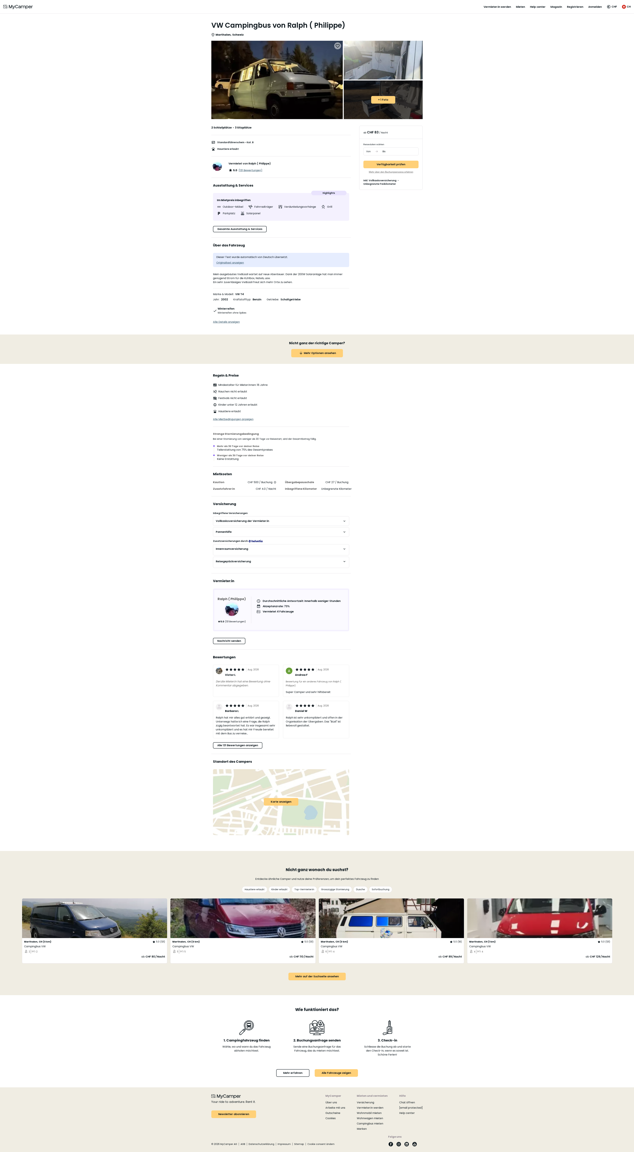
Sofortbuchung (380, 889)
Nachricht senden (229, 641)
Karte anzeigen (281, 802)
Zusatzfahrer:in (224, 489)
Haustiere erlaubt (254, 889)
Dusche (360, 889)
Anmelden (595, 7)
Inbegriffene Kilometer (301, 489)
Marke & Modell (223, 294)
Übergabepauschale (299, 482)
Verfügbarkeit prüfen (391, 164)
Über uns (331, 1102)
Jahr (216, 299)
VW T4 (239, 294)
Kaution (218, 482)
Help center (538, 7)
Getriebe (272, 299)
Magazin (556, 7)
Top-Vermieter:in (304, 889)
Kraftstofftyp (241, 299)
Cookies (330, 1118)
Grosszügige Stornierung (335, 889)
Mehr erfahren (292, 1073)
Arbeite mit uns (335, 1108)
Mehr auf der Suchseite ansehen (317, 976)
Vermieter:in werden (497, 7)
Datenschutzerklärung (261, 1144)
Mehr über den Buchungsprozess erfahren (391, 172)
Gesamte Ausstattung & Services (239, 229)
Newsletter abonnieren (233, 1114)
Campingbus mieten (370, 1123)
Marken (362, 1129)
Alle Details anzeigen (226, 322)
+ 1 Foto (383, 100)
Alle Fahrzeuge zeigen (336, 1073)
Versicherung (365, 1102)
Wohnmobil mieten (369, 1113)
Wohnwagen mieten (370, 1118)
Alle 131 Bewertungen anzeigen (237, 745)
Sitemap (299, 1144)
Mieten (520, 7)
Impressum (284, 1144)
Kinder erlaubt (279, 889)
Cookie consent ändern (321, 1144)
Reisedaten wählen (373, 144)
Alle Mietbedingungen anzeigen (233, 419)
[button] (612, 7)
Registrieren (575, 7)
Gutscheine (332, 1113)
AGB (243, 1144)
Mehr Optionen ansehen (320, 353)
